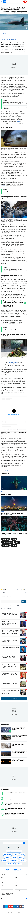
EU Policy (17, 879)
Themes (2, 874)
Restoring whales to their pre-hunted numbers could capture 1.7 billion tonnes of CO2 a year (13, 330)
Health (14, 857)
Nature (2, 491)
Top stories (5, 725)
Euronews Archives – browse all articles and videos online (7, 894)
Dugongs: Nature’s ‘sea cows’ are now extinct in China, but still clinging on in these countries (13, 192)
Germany (23, 860)
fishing (14, 539)
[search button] (24, 843)
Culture (2, 888)
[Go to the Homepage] (4, 1)
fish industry (5, 545)
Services (3, 898)
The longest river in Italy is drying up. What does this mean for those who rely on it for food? (13, 103)
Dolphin (14, 545)
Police (19, 863)
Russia (22, 854)
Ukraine (7, 857)
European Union (13, 860)
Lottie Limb (4, 33)
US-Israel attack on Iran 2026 (14, 851)
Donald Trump (11, 863)
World (16, 877)
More (2, 902)
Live (25, 1)
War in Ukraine (7, 854)
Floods (4, 860)
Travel (16, 885)
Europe (2, 877)
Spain (16, 854)
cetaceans (3, 185)
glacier (20, 857)
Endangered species (7, 542)
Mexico (17, 542)
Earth (2, 882)
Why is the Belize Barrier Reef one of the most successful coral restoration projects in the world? (12, 270)
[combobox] (14, 843)
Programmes (3, 890)
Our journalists (18, 890)
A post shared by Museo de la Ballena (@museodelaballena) (14, 429)
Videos (16, 888)
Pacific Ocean (6, 539)
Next (16, 882)
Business (3, 879)
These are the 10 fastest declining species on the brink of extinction (13, 108)
